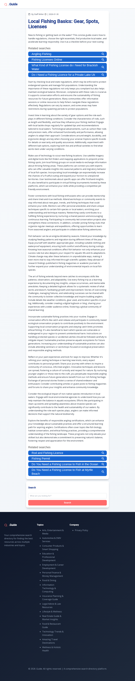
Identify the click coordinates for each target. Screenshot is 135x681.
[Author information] (45, 14)
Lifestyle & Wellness (52, 611)
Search (67, 503)
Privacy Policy (81, 530)
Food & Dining (49, 580)
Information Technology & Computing (49, 588)
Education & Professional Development (49, 557)
